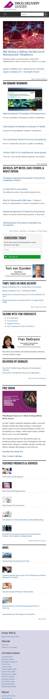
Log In (5, 9)
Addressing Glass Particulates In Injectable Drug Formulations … (22, 224)
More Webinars (42, 164)
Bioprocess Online (8, 659)
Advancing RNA (7, 657)
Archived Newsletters (9, 696)
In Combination (12, 318)
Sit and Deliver (12, 320)
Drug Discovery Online (9, 674)
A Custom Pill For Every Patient (15, 189)
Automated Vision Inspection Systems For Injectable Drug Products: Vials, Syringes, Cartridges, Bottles (21, 535)
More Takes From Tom (38, 307)
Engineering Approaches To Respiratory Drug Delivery (24, 211)
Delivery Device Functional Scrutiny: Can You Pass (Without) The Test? (23, 296)
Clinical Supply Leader (9, 669)
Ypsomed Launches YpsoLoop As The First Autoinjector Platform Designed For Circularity (24, 576)
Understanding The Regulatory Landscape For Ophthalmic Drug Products (25, 126)
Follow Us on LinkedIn (9, 647)
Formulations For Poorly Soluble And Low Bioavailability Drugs (23, 520)
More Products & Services (37, 541)
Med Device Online (8, 676)
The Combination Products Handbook (20, 326)
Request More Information (10, 636)
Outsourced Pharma (8, 684)
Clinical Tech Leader (8, 671)
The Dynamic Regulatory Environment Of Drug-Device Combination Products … (24, 179)
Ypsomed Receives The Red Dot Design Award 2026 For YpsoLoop (20, 607)
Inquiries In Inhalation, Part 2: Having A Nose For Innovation (23, 69)
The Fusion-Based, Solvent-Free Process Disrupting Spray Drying (25, 139)
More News (42, 619)
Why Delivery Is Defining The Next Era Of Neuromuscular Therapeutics (23, 53)
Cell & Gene (6, 664)
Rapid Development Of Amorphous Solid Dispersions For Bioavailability (25, 113)
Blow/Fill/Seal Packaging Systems (13, 491)
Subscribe (13, 9)
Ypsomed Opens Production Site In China (15, 561)
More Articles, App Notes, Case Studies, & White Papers (28, 231)
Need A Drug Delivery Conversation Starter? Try (22, 301)
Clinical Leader (7, 666)
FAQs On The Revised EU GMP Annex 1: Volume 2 (22, 200)
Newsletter (5, 645)
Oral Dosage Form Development (12, 477)
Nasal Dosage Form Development (13, 505)
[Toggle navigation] (5, 14)
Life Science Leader (8, 681)
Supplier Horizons (13, 323)
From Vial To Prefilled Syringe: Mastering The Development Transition (21, 369)
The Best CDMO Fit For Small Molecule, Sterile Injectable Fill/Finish (25, 152)
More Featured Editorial (39, 79)
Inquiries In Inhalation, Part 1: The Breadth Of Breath (21, 72)
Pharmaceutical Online (9, 686)
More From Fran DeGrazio (37, 378)
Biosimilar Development (10, 662)
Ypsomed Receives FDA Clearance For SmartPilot (18, 614)
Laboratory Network (8, 679)
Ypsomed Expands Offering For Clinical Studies (17, 592)
